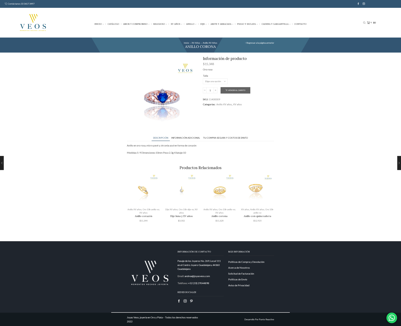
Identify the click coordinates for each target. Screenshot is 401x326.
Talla (205, 75)
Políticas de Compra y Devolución (246, 261)
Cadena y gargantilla (275, 24)
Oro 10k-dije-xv (186, 209)
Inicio (98, 24)
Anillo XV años (210, 42)
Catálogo (113, 24)
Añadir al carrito (236, 90)
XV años (175, 24)
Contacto (300, 24)
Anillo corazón (143, 216)
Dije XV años (171, 209)
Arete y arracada (221, 24)
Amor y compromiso (135, 24)
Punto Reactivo (266, 319)
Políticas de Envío (237, 279)
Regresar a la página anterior (260, 42)
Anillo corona (219, 216)
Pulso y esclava (246, 24)
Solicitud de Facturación (241, 273)
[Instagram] (364, 4)
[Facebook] (358, 4)
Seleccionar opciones (145, 200)
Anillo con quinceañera (257, 216)
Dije (202, 24)
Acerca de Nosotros (239, 267)
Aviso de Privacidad (238, 285)
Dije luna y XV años (181, 216)
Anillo (190, 24)
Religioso (159, 24)
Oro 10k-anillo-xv (151, 209)
